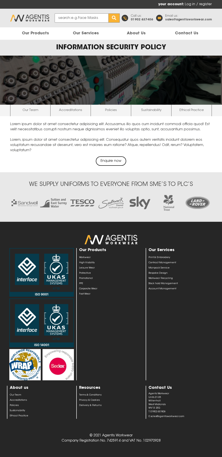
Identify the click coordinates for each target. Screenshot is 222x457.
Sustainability (151, 110)
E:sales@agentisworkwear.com (166, 416)
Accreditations (70, 110)
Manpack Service (159, 268)
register (205, 4)
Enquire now (111, 161)
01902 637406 (142, 19)
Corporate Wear (88, 289)
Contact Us (186, 33)
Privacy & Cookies (89, 400)
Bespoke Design (158, 273)
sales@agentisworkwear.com (188, 19)
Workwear (85, 257)
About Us (136, 33)
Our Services (86, 33)
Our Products (35, 33)
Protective (85, 273)
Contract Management (162, 263)
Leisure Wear (87, 268)
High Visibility (87, 263)
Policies (111, 110)
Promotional (86, 278)
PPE (81, 283)
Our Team (30, 110)
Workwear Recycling (161, 278)
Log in (190, 4)
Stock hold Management (163, 283)
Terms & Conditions (90, 395)
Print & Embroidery (159, 257)
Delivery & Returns (90, 405)
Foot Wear (84, 294)
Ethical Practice (192, 110)
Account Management (162, 289)
